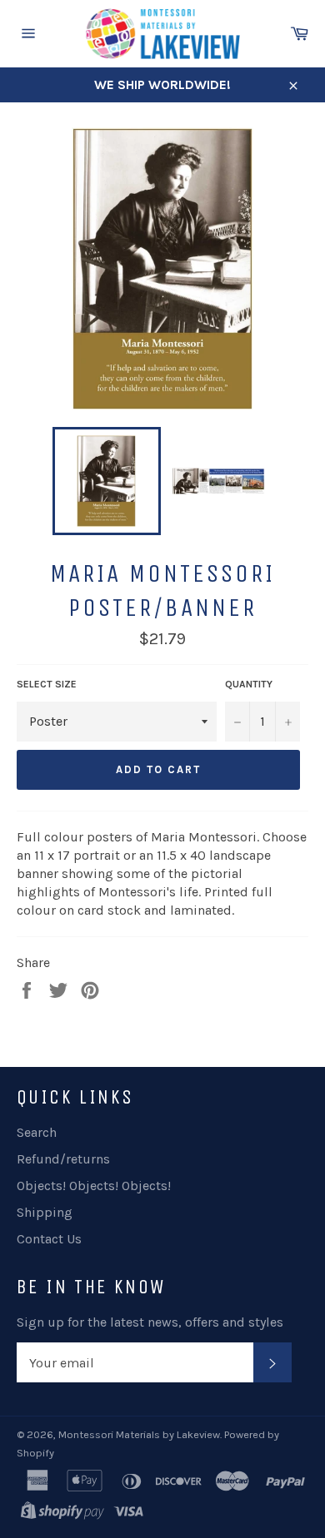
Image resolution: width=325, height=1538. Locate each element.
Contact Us (49, 1239)
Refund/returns (63, 1159)
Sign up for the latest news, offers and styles (150, 1322)
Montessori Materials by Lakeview (139, 1434)
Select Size (47, 684)
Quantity (248, 684)
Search (37, 1132)
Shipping (44, 1212)
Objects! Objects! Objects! (94, 1185)
